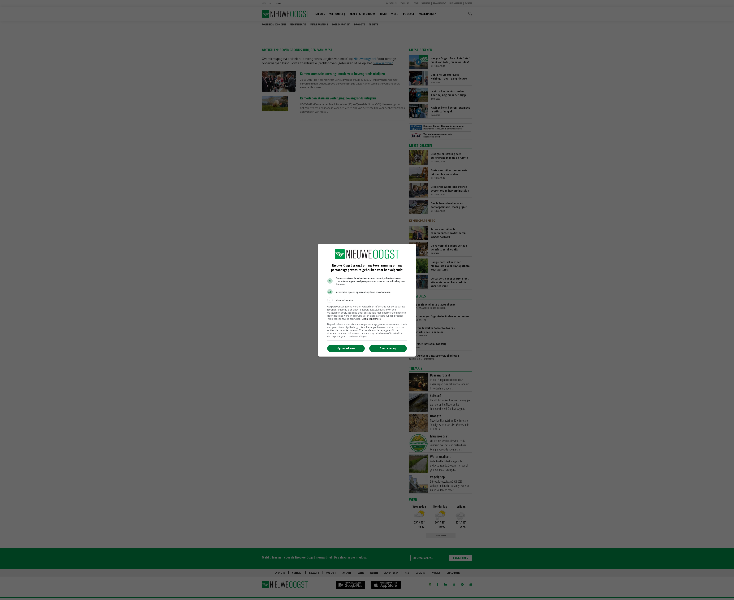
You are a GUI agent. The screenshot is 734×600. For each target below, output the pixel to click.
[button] (367, 300)
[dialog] (367, 300)
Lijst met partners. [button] (371, 318)
